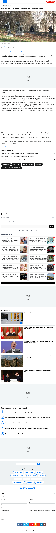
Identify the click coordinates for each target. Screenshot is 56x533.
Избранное (5, 310)
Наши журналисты (5, 510)
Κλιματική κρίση (36, 478)
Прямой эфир (50, 1)
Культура (31, 504)
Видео (2, 507)
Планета (31, 499)
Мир (30, 496)
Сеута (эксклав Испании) (18, 475)
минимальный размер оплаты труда (11, 167)
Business (5, 5)
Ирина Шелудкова (5, 46)
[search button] (38, 464)
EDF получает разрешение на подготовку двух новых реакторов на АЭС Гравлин (19, 153)
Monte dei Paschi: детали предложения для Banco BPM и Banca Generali (17, 156)
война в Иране (18, 472)
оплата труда (16, 164)
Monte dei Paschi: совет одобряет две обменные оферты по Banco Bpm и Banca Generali (21, 159)
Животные (29, 482)
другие (2, 519)
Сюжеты (3, 493)
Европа (2, 496)
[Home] (1, 5)
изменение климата (18, 482)
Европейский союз (28, 164)
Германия (18, 478)
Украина (27, 478)
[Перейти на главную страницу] (5, 1)
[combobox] (28, 464)
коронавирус (6, 164)
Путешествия (4, 504)
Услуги (2, 516)
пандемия (38, 164)
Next (2, 502)
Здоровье (31, 502)
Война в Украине (29, 472)
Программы (31, 507)
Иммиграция (39, 482)
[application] (28, 26)
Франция (42, 475)
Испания (39, 472)
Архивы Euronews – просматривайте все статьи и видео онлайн (42, 511)
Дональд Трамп (32, 475)
